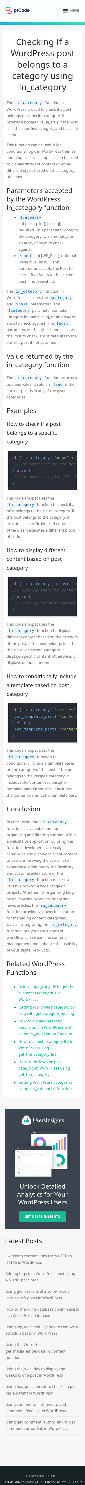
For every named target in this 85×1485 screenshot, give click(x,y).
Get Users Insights (42, 1216)
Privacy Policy (55, 1482)
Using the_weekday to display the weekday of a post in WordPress (35, 1372)
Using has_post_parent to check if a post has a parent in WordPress (41, 1389)
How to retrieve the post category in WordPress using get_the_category (44, 1068)
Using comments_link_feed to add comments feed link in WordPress (35, 1407)
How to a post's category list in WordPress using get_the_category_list (45, 1048)
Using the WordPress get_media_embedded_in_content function (35, 1351)
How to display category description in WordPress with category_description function (45, 1027)
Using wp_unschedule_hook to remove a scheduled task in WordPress (41, 1330)
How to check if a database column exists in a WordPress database (42, 1312)
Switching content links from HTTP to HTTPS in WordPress (38, 1259)
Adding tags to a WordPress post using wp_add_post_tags (40, 1277)
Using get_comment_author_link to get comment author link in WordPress (40, 1425)
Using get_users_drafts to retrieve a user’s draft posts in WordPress (37, 1294)
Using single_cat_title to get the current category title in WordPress (46, 993)
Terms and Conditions (21, 1482)
